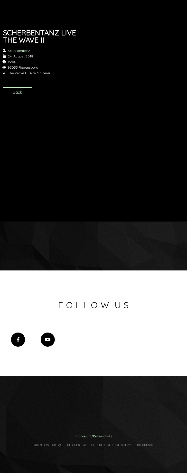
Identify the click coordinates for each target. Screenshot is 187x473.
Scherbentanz (19, 50)
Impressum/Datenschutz (93, 436)
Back (17, 92)
